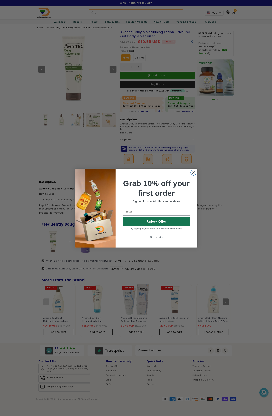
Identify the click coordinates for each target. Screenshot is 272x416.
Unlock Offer (156, 221)
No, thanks (156, 237)
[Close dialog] (193, 172)
